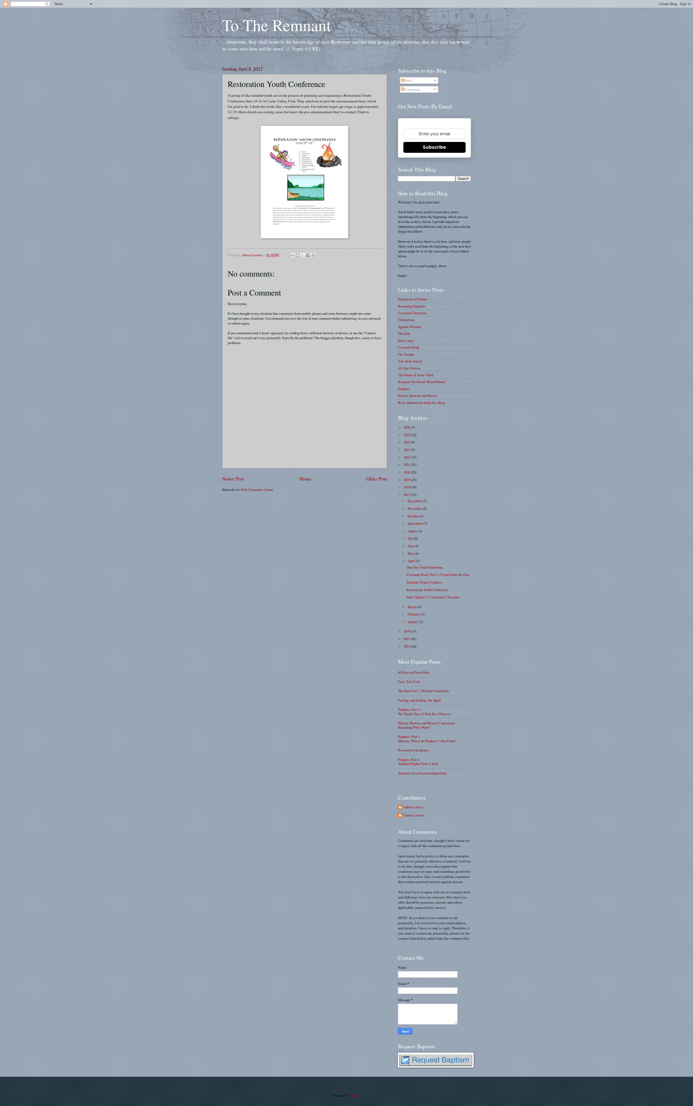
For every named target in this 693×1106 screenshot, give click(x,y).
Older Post (376, 478)
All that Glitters (409, 368)
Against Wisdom (409, 326)
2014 (407, 646)
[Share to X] (303, 255)
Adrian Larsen (413, 807)
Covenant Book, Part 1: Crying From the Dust (438, 574)
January (413, 621)
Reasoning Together (412, 306)
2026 (407, 427)
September (415, 523)
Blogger (354, 1095)
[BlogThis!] (297, 255)
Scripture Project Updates (424, 582)
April (412, 560)
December (415, 500)
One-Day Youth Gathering (425, 567)
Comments (412, 89)
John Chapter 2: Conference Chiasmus (433, 597)
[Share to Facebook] (308, 255)
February (414, 614)
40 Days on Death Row (414, 672)
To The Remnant (276, 25)
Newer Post (233, 478)
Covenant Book (408, 347)
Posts (408, 80)
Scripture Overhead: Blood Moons (421, 381)
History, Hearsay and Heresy (417, 395)
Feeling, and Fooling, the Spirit (419, 700)
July (411, 538)
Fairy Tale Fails (409, 681)
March (412, 606)
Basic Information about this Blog (421, 402)
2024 (407, 442)
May (411, 553)
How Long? (406, 340)
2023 (407, 449)
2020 (407, 472)
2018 (407, 487)
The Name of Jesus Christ (416, 374)
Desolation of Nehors (412, 299)
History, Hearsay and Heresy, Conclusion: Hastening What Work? (426, 725)
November (415, 508)
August (413, 530)
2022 (407, 457)
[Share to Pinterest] (313, 255)
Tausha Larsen (413, 815)
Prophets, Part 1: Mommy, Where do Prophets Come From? (427, 738)
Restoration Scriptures (413, 750)
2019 (407, 479)
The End (404, 333)
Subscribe (434, 147)
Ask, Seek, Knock (410, 361)
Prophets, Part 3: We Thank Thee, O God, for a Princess (424, 711)
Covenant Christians (412, 312)
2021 (407, 464)
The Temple (406, 354)
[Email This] (292, 255)
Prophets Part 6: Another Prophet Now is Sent (418, 761)
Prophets (404, 388)
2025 (407, 434)
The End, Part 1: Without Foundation (423, 690)
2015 (407, 638)
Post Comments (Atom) (257, 489)
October (414, 516)
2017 (407, 494)
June (411, 545)
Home (305, 478)
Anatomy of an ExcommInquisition (422, 773)
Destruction (406, 319)
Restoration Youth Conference (428, 589)
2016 (407, 631)
